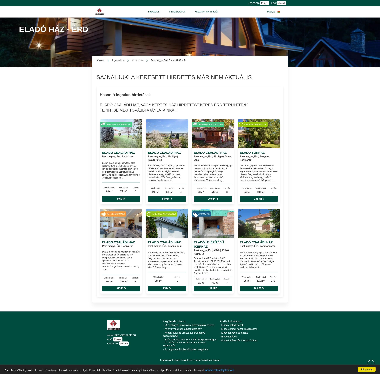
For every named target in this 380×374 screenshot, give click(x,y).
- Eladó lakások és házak (234, 332)
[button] (154, 11)
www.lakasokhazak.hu (121, 335)
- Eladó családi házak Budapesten (238, 329)
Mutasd (264, 3)
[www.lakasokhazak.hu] (99, 11)
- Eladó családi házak (232, 325)
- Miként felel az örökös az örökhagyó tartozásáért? (184, 334)
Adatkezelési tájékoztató (219, 370)
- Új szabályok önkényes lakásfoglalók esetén (188, 325)
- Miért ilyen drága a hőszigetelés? (182, 329)
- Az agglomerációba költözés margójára (185, 349)
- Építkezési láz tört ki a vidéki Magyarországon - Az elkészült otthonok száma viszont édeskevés (189, 342)
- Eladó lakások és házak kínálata (238, 340)
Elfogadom (367, 369)
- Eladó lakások (228, 336)
